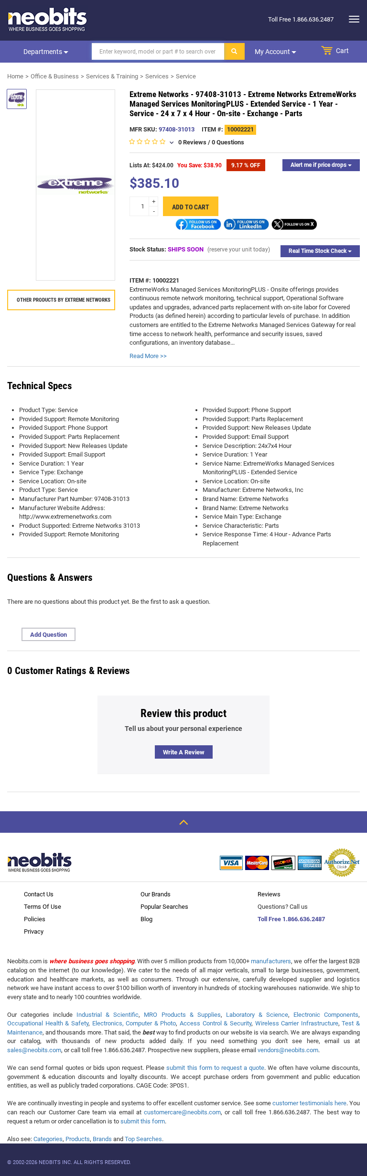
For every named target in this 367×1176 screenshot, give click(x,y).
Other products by (63, 300)
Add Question (48, 634)
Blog (146, 919)
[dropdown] (351, 19)
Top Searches (143, 1139)
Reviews (269, 894)
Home (15, 76)
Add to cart (190, 207)
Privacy (33, 931)
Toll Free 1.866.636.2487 (291, 919)
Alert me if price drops (319, 165)
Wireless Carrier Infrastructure (296, 1023)
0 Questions (228, 142)
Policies (34, 919)
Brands (102, 1139)
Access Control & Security (215, 1023)
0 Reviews (192, 142)
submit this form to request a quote (215, 1067)
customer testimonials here (309, 1103)
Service (186, 76)
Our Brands (155, 894)
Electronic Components (325, 1014)
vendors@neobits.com (288, 1050)
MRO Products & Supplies (182, 1014)
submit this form (142, 1121)
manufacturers (271, 961)
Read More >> (148, 355)
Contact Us (39, 894)
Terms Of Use (42, 906)
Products (77, 1139)
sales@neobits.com (34, 1050)
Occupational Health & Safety (47, 1023)
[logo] (47, 19)
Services (157, 76)
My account (273, 51)
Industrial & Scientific (107, 1014)
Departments (43, 51)
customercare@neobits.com (182, 1112)
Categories (48, 1139)
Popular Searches (164, 906)
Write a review (184, 752)
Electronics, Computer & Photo (134, 1023)
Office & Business (55, 76)
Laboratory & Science (257, 1014)
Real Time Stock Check (318, 251)
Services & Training (112, 76)
